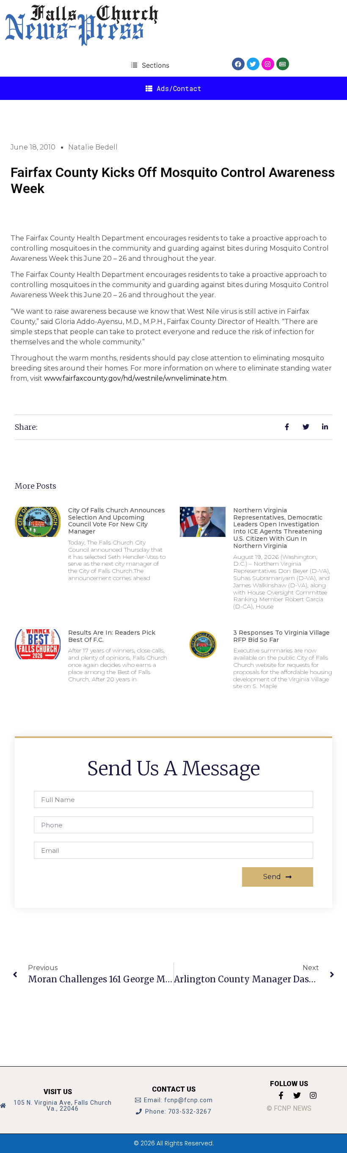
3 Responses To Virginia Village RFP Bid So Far (281, 636)
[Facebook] (238, 64)
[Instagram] (268, 64)
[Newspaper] (282, 64)
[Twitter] (253, 64)
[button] (150, 65)
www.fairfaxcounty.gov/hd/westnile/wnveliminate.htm (135, 378)
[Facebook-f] (281, 1095)
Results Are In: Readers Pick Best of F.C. (111, 636)
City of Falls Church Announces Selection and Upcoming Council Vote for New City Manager (116, 520)
